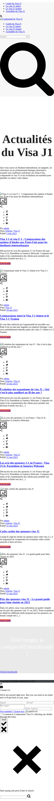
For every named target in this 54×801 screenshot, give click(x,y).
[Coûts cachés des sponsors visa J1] (0, 489)
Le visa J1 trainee (14, 8)
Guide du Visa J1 (13, 3)
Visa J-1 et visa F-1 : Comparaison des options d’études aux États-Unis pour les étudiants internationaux (23, 242)
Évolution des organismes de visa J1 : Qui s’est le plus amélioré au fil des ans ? (24, 391)
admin (6, 228)
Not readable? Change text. (12, 711)
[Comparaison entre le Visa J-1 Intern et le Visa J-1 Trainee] (0, 268)
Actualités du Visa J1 (15, 11)
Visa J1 (16, 231)
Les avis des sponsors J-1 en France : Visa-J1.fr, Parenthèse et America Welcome (25, 464)
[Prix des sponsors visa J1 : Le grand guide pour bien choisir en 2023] (0, 551)
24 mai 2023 (12, 384)
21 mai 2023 (12, 457)
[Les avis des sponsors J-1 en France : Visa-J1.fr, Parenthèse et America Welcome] (0, 415)
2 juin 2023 (11, 233)
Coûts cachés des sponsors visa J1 (19, 531)
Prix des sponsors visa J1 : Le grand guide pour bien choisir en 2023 (25, 601)
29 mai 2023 (12, 310)
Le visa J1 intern (13, 6)
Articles (8, 231)
